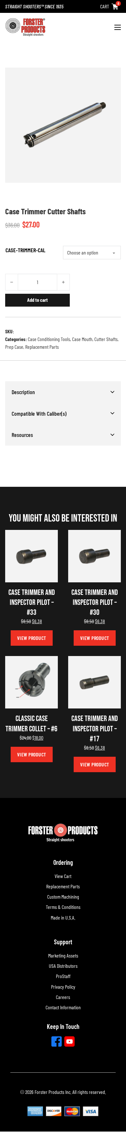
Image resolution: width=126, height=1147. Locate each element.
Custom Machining (63, 896)
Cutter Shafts (106, 339)
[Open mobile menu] (117, 27)
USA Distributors (63, 966)
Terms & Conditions (63, 907)
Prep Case (14, 347)
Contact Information (63, 1007)
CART (104, 6)
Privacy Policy (63, 987)
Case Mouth (82, 339)
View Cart (63, 876)
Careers (63, 997)
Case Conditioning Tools (49, 339)
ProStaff (63, 976)
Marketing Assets (63, 955)
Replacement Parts (42, 347)
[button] (63, 391)
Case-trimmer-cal (25, 250)
